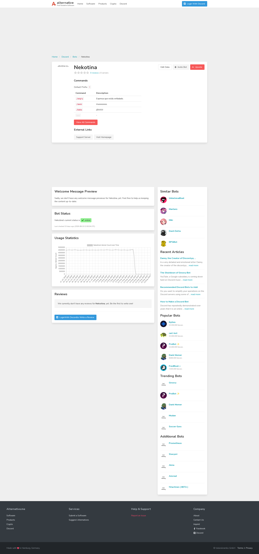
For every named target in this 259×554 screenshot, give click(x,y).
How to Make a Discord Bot (174, 301)
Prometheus (175, 443)
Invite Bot (182, 67)
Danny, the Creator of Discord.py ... (178, 258)
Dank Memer (175, 355)
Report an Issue (138, 515)
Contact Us (198, 519)
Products (102, 3)
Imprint (196, 524)
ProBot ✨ (174, 344)
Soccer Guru (175, 426)
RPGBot (173, 242)
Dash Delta (175, 231)
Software (90, 3)
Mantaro (173, 209)
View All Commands (85, 122)
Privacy (249, 548)
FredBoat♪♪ (175, 366)
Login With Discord (196, 3)
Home (80, 3)
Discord (123, 3)
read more (193, 265)
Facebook (200, 528)
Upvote (198, 67)
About (196, 515)
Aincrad (173, 476)
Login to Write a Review (76, 317)
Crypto (113, 3)
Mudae (172, 415)
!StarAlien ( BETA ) (178, 487)
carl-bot (173, 333)
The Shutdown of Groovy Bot (175, 272)
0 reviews (94, 72)
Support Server (83, 137)
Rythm (172, 322)
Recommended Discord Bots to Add (179, 287)
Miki (171, 220)
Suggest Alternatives (79, 519)
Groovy (172, 382)
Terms (240, 548)
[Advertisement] (129, 33)
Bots (75, 56)
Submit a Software (77, 515)
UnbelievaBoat (176, 198)
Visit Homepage (103, 137)
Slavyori (173, 454)
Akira (171, 465)
